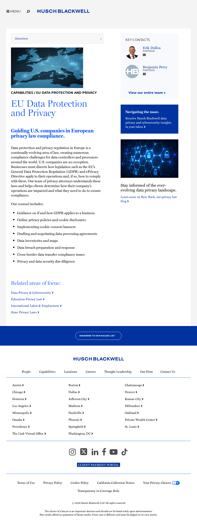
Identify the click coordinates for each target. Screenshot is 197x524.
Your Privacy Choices (157, 483)
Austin (17, 385)
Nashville (75, 413)
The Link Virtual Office (28, 433)
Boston (73, 385)
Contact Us (167, 371)
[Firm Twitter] (85, 453)
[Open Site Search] (28, 11)
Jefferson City (78, 399)
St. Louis (131, 426)
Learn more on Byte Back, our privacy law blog (149, 199)
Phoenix (74, 420)
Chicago (18, 392)
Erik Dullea (152, 47)
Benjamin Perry (155, 66)
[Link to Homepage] (63, 12)
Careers (91, 371)
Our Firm (146, 371)
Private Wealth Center (140, 420)
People (26, 371)
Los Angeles (20, 406)
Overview (21, 38)
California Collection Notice (116, 483)
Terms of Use (26, 483)
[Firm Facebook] (106, 453)
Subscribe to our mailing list (97, 335)
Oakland (131, 413)
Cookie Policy (80, 483)
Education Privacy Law (27, 299)
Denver (130, 392)
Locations (70, 371)
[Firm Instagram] (74, 453)
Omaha (17, 420)
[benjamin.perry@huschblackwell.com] (144, 74)
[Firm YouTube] (115, 453)
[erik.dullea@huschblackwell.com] (144, 54)
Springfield (76, 426)
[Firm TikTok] (124, 453)
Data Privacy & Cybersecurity (31, 292)
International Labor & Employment (35, 305)
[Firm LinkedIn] (97, 453)
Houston (18, 399)
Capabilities (22, 93)
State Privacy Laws (24, 312)
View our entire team (146, 93)
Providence (20, 426)
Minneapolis (21, 413)
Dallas (73, 392)
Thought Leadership (118, 371)
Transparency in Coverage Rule (98, 491)
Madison (74, 406)
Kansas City (133, 399)
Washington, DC (79, 433)
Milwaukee (133, 406)
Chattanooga (134, 385)
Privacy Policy (52, 483)
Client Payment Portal (98, 465)
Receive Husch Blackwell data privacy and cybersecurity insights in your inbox (148, 122)
